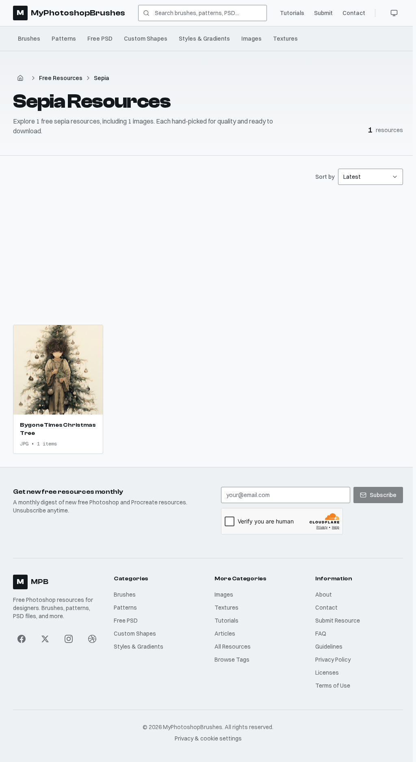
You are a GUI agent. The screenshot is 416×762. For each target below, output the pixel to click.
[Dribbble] (92, 639)
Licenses (327, 672)
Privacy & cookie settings (208, 738)
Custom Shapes (145, 38)
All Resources (232, 646)
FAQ (320, 633)
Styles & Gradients (204, 38)
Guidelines (328, 646)
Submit (323, 13)
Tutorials (292, 13)
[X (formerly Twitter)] (45, 639)
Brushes (29, 38)
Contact (353, 13)
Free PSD (100, 38)
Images (251, 38)
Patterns (64, 38)
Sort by (325, 176)
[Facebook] (21, 639)
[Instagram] (68, 639)
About (323, 594)
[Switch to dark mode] (394, 13)
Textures (285, 38)
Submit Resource (337, 620)
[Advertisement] (208, 255)
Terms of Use (332, 685)
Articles (224, 633)
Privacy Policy (333, 659)
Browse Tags (231, 659)
